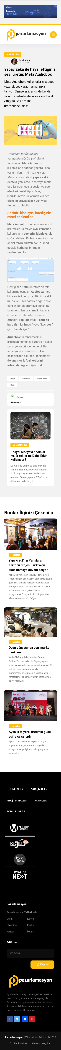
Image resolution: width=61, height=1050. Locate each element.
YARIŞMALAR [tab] (39, 789)
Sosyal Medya (20, 445)
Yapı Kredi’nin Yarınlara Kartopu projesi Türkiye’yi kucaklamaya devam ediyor (28, 565)
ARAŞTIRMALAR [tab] (17, 800)
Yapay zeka (42, 379)
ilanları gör (16, 402)
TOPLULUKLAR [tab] (16, 811)
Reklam (31, 925)
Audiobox (26, 379)
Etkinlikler (12, 925)
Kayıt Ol (44, 964)
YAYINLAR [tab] (40, 800)
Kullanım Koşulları (41, 1043)
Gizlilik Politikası (19, 1043)
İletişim (31, 931)
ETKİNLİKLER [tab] (15, 789)
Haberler (13, 54)
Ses (12, 385)
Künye (30, 918)
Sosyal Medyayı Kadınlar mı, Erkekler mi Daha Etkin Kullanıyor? (28, 455)
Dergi (10, 918)
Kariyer (10, 931)
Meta (12, 379)
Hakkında (32, 912)
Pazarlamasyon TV (17, 912)
